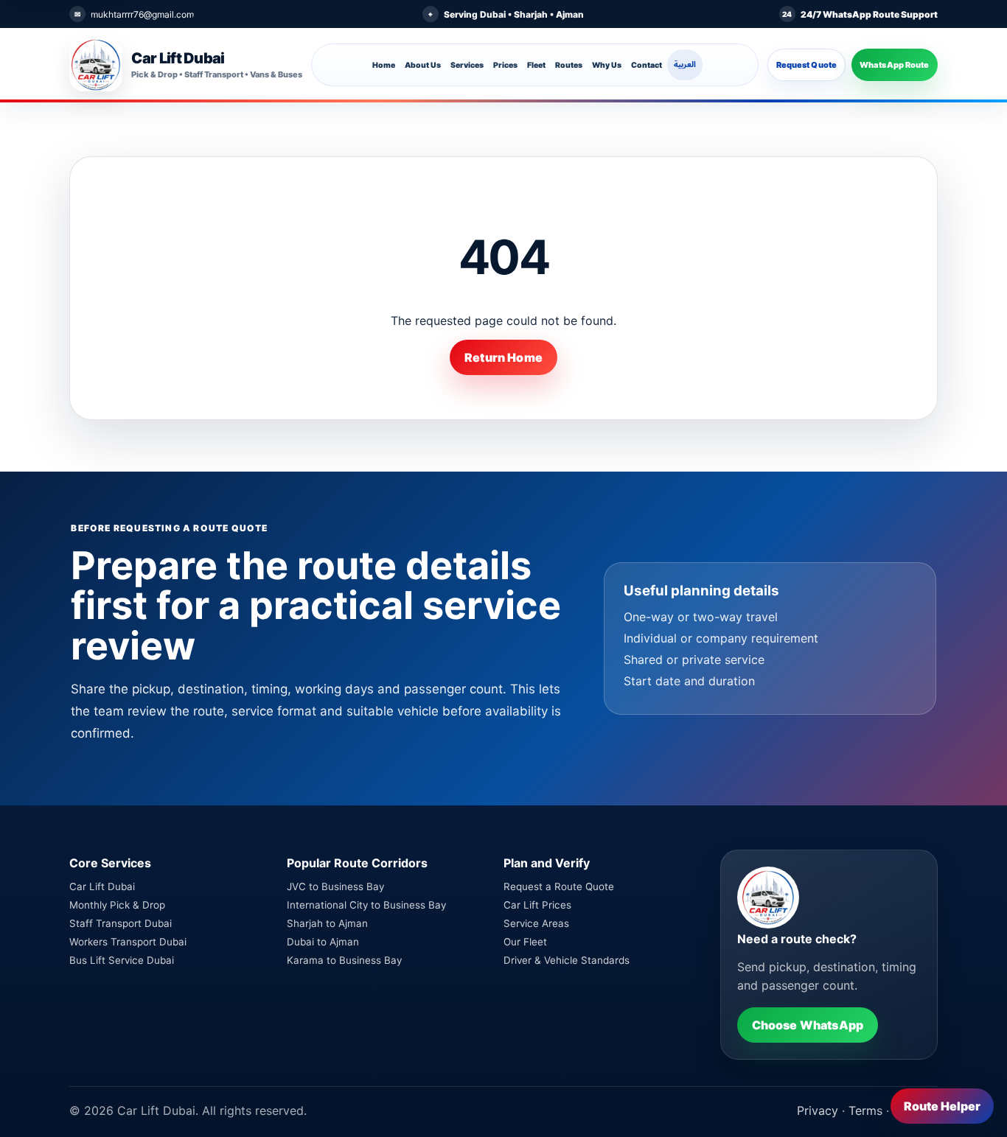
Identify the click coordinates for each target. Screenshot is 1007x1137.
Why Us (606, 65)
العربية (685, 64)
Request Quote (806, 65)
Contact (646, 65)
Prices (505, 65)
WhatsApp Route (895, 65)
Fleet (536, 65)
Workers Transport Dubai (128, 942)
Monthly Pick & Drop (117, 905)
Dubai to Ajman (323, 942)
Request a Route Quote (558, 886)
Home (383, 65)
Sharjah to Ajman (327, 923)
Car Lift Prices (537, 905)
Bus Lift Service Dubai (121, 960)
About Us (423, 65)
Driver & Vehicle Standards (566, 960)
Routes (568, 65)
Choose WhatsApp (807, 1025)
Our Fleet (525, 942)
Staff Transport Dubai (120, 923)
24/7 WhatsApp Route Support (869, 14)
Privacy (817, 1110)
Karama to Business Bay (344, 960)
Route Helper (942, 1106)
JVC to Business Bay (335, 886)
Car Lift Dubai (102, 886)
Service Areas (536, 923)
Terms (865, 1110)
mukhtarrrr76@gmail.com (142, 14)
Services (467, 65)
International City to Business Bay (366, 905)
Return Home (503, 357)
